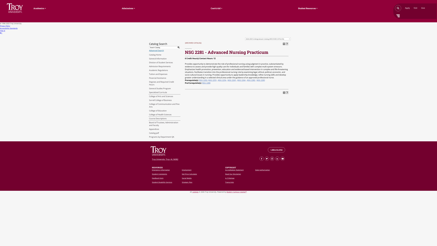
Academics (38, 8)
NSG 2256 (222, 80)
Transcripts (229, 182)
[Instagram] (272, 159)
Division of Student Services (161, 62)
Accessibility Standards (9, 28)
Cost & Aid (216, 8)
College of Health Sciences (160, 114)
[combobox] (268, 38)
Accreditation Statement (234, 170)
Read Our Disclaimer (233, 174)
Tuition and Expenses (158, 74)
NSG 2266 (241, 80)
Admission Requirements (160, 66)
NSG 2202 (203, 80)
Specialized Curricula (158, 92)
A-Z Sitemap (229, 178)
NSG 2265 (232, 80)
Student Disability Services (162, 182)
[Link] (262, 159)
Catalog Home (155, 55)
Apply (407, 8)
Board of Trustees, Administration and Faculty (163, 124)
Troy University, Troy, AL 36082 (165, 159)
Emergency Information (161, 170)
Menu (398, 16)
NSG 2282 (251, 80)
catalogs (195, 192)
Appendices (154, 129)
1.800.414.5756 (276, 150)
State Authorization (262, 170)
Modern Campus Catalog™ (237, 192)
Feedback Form (157, 178)
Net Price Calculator (189, 174)
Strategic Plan (187, 182)
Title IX (2, 31)
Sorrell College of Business (160, 100)
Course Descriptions (158, 118)
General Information (158, 58)
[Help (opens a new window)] (287, 44)
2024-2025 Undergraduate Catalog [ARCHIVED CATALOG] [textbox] (265, 39)
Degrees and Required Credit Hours (161, 83)
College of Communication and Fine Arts (164, 105)
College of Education (158, 110)
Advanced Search (156, 50)
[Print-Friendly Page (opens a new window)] (284, 44)
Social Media (187, 178)
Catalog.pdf (154, 133)
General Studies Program (160, 88)
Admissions (127, 8)
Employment (186, 170)
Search (15, 8)
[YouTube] (283, 159)
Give (423, 8)
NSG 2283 (261, 80)
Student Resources (307, 8)
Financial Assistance (157, 78)
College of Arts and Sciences (161, 96)
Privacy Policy (5, 26)
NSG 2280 (206, 83)
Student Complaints (159, 174)
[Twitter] (267, 159)
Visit (415, 8)
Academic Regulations (158, 70)
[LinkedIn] (277, 159)
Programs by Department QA (161, 137)
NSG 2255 (212, 80)
